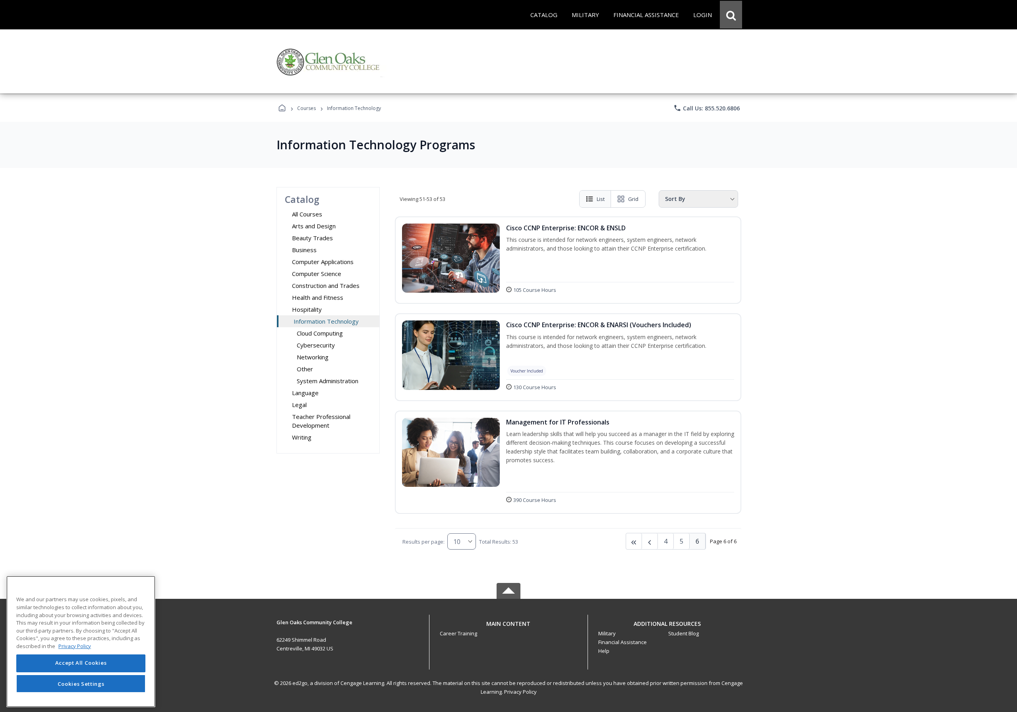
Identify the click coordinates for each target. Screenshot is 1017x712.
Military (607, 633)
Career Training (458, 633)
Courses (306, 108)
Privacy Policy (520, 691)
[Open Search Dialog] (731, 15)
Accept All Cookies (81, 663)
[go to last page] (634, 541)
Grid (633, 199)
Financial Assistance (622, 642)
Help (603, 650)
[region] (80, 641)
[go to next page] (650, 541)
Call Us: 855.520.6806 (706, 108)
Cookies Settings (81, 683)
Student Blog (683, 633)
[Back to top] (508, 628)
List (601, 199)
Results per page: (423, 541)
